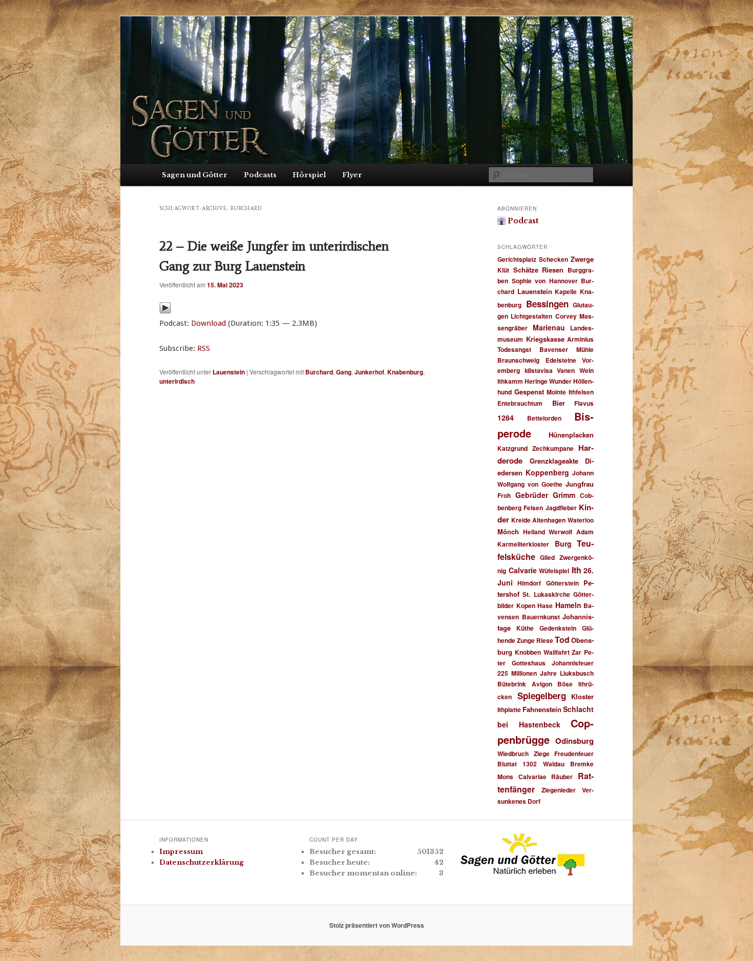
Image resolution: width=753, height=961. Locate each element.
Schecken (553, 259)
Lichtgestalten (531, 316)
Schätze (525, 270)
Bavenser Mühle (566, 349)
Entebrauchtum (519, 403)
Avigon (542, 683)
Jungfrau (580, 484)
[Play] (165, 310)
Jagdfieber (561, 507)
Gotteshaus (529, 662)
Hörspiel (309, 175)
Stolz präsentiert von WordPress (376, 925)
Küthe (525, 628)
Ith (576, 570)
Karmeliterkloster (523, 544)
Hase (545, 605)
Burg (563, 543)
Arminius (580, 339)
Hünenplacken (571, 435)
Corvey (566, 316)
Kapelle (566, 291)
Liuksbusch (577, 673)
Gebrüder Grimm (545, 495)
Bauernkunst (541, 616)
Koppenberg (547, 472)
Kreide (521, 520)
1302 (529, 763)
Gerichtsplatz (516, 259)
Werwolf (560, 531)
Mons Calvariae (522, 776)
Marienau (549, 327)
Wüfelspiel (554, 570)
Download (208, 323)
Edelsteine (561, 360)
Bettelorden (544, 418)
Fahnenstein (541, 709)
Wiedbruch (513, 753)
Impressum (181, 851)
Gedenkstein (557, 628)
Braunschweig (518, 360)
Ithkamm (510, 381)
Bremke (582, 763)
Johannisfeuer (573, 662)
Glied (547, 557)
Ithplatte (509, 709)
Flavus (584, 403)
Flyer (352, 175)
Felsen (533, 507)
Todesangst (514, 349)
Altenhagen (549, 520)
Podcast (523, 220)
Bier (558, 403)
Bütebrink (511, 683)
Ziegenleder (558, 790)
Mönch (508, 531)
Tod (562, 639)
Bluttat (507, 763)
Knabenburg (405, 372)
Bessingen (547, 304)
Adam (585, 531)
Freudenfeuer (574, 753)
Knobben (528, 652)
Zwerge (582, 259)
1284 (505, 417)
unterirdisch (177, 381)
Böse (565, 683)
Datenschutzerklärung (201, 862)
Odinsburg (574, 740)
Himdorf (529, 583)
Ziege (542, 753)
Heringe (536, 381)
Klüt (503, 270)
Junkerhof (369, 372)
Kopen (525, 605)
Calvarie (523, 570)
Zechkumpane (553, 448)
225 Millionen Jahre (527, 673)
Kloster (582, 696)
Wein (586, 370)
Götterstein (562, 583)
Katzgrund (512, 448)
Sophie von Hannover (545, 280)
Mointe (556, 391)
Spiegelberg (541, 696)
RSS (203, 348)
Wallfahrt (556, 652)
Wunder (560, 381)
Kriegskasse (545, 339)
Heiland (534, 531)
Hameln (568, 605)
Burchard (319, 372)
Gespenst (529, 391)
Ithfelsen (581, 391)
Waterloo (581, 520)
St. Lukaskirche (546, 594)
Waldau (553, 763)
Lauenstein (229, 372)
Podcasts (260, 175)
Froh (504, 495)
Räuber (562, 776)
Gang (343, 372)
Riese (544, 640)
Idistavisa (539, 370)
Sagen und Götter (194, 175)
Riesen (552, 270)
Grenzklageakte (554, 461)
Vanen (566, 370)
